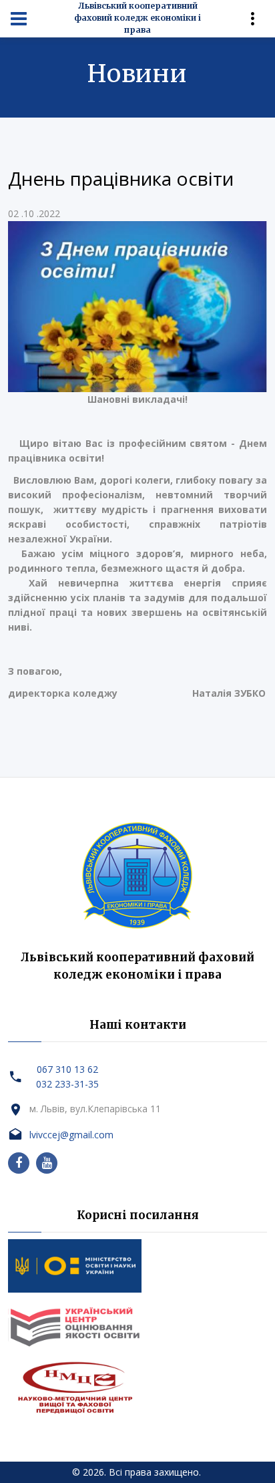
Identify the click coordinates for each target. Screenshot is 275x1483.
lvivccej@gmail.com (71, 1134)
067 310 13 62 (67, 1069)
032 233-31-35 (67, 1084)
